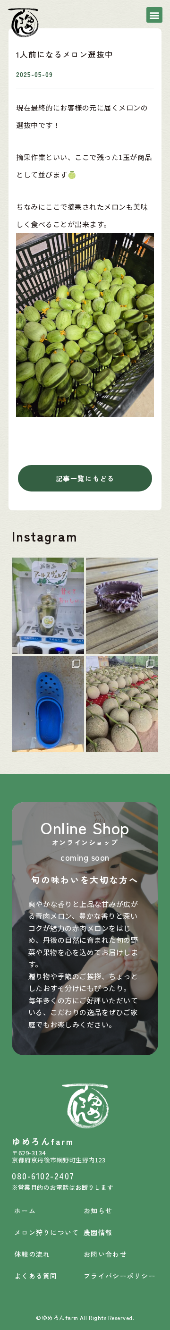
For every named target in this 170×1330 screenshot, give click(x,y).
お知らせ (98, 1210)
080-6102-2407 (43, 1175)
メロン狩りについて (46, 1232)
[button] (154, 15)
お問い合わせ (105, 1254)
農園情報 (98, 1232)
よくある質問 (36, 1275)
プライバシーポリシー (120, 1275)
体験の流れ (32, 1254)
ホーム (25, 1210)
